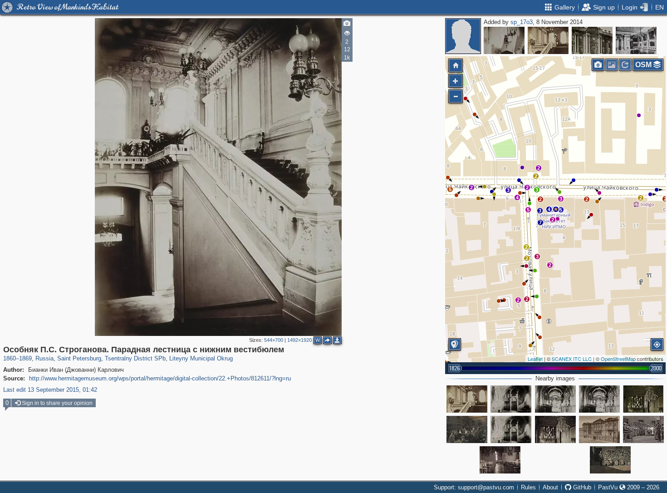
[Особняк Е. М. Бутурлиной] (599, 429)
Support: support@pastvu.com (474, 487)
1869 (25, 358)
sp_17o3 (521, 22)
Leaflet (535, 358)
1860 (9, 358)
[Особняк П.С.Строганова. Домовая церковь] (510, 399)
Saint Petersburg (79, 358)
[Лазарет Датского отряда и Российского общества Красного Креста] (466, 429)
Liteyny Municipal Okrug (201, 358)
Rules (528, 487)
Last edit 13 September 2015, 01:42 (50, 389)
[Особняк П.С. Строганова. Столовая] (643, 399)
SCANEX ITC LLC (572, 358)
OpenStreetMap (618, 358)
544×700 (273, 340)
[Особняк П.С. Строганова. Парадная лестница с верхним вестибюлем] (548, 40)
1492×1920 (299, 340)
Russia (44, 358)
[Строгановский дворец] (592, 40)
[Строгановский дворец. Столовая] (636, 40)
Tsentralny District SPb (135, 358)
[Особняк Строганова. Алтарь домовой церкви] (555, 399)
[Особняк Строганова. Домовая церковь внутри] (510, 429)
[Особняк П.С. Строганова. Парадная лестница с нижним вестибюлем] (556, 209)
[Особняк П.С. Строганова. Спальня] (504, 40)
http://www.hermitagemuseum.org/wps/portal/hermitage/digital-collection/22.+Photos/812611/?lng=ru (160, 378)
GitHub (581, 487)
